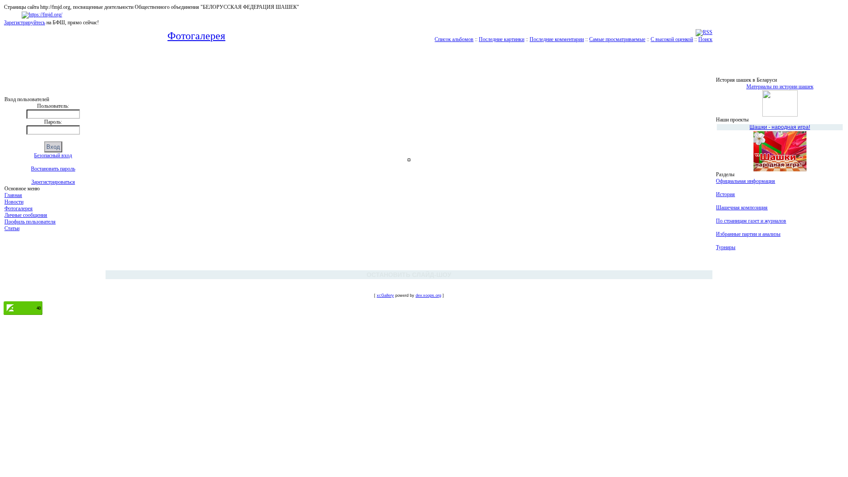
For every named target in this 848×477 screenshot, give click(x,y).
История (725, 194)
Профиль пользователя (30, 222)
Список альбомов (454, 39)
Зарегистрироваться (53, 182)
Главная (13, 195)
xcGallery (385, 295)
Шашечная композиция (742, 207)
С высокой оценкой (672, 39)
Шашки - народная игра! (780, 127)
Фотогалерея (18, 208)
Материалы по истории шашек (780, 86)
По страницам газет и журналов (751, 221)
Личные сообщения (25, 215)
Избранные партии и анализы (748, 234)
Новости (13, 202)
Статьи (11, 228)
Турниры (725, 247)
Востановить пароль (53, 169)
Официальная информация (745, 181)
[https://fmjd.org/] (42, 14)
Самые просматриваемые (617, 39)
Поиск (705, 39)
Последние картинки (501, 39)
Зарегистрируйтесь (24, 22)
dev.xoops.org (428, 295)
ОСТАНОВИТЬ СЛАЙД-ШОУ (409, 274)
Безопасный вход (53, 155)
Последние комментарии (557, 39)
